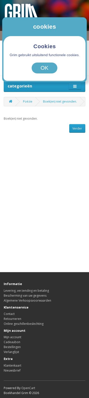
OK (44, 68)
